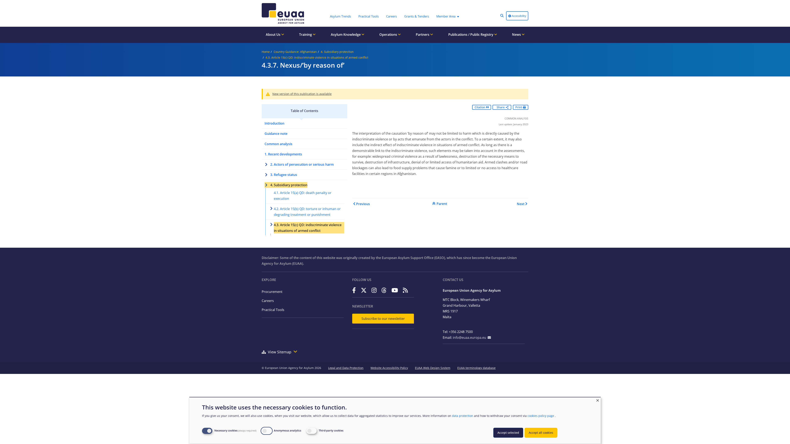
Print (519, 107)
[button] (502, 15)
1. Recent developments (283, 154)
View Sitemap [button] (279, 351)
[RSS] (405, 290)
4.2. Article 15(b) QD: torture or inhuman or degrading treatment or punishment (307, 212)
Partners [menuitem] (423, 34)
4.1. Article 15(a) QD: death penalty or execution (302, 196)
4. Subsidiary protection (337, 52)
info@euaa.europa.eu (469, 337)
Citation (480, 107)
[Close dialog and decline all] (598, 399)
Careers (268, 300)
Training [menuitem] (306, 34)
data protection (462, 416)
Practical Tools (273, 310)
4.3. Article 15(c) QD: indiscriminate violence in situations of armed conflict (317, 57)
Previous (363, 204)
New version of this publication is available (302, 94)
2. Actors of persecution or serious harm (302, 164)
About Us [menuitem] (273, 34)
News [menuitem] (517, 34)
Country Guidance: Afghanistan (295, 52)
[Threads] (384, 290)
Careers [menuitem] (391, 16)
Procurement (272, 291)
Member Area (445, 16)
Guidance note (276, 133)
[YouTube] (395, 290)
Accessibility (518, 16)
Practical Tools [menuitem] (368, 16)
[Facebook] (354, 290)
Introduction (274, 123)
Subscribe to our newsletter (383, 318)
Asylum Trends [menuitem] (340, 16)
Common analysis (278, 144)
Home (266, 52)
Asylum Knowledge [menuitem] (346, 34)
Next (520, 204)
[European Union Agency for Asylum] (284, 13)
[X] (364, 290)
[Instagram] (374, 290)
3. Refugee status (283, 174)
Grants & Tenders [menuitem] (416, 16)
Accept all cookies (541, 433)
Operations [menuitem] (388, 34)
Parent (442, 203)
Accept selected (508, 433)
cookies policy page (540, 416)
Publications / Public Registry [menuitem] (471, 34)
